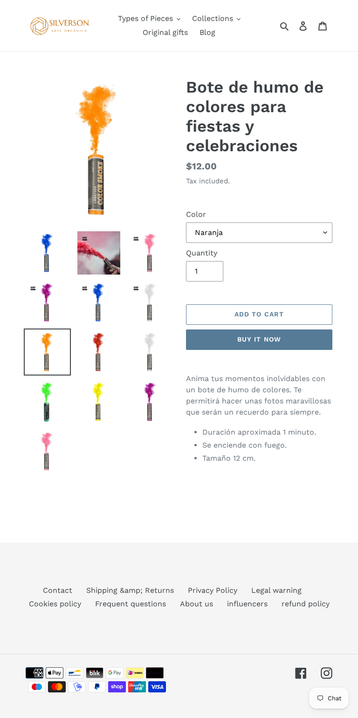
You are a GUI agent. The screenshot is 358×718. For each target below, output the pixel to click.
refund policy (306, 603)
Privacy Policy (212, 590)
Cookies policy (55, 603)
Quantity (201, 252)
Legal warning (276, 590)
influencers (247, 603)
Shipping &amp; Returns (130, 590)
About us (196, 603)
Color (196, 214)
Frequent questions (130, 603)
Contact (57, 590)
